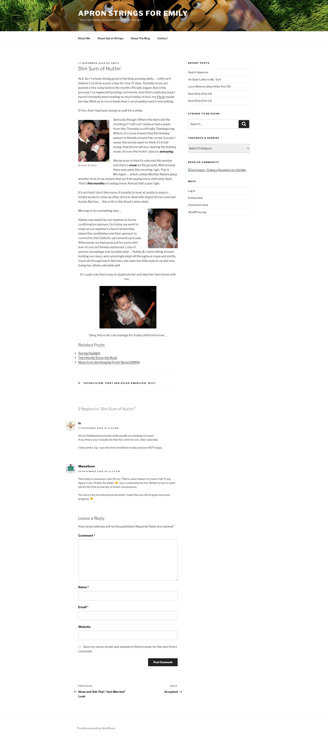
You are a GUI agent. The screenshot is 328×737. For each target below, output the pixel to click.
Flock (161, 97)
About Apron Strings (110, 38)
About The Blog (140, 38)
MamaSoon (86, 466)
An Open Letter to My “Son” (205, 79)
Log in (191, 190)
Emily (115, 63)
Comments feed (198, 204)
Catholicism (93, 383)
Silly (152, 383)
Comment (86, 535)
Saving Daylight (89, 353)
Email (83, 607)
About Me (84, 38)
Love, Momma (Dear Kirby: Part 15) (209, 86)
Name (83, 587)
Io (79, 423)
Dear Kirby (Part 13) (200, 100)
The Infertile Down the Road (97, 358)
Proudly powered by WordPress (96, 728)
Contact (162, 38)
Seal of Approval (198, 72)
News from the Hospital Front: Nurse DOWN (109, 362)
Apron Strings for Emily (133, 13)
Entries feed (195, 197)
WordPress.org (197, 212)
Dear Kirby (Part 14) (200, 93)
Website (84, 627)
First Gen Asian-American (125, 383)
